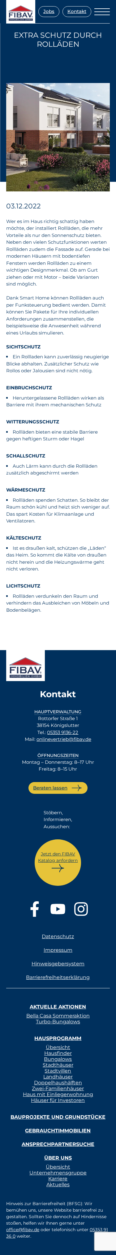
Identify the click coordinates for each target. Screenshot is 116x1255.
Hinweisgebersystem (58, 964)
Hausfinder (58, 1053)
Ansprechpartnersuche (58, 1144)
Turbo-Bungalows (58, 1022)
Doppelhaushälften (58, 1083)
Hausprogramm (57, 1038)
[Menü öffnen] (102, 12)
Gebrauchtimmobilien (58, 1131)
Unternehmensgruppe (58, 1173)
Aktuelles (58, 1184)
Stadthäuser (58, 1065)
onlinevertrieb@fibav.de (64, 739)
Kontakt (76, 11)
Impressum (58, 950)
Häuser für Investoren (58, 1100)
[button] (11, 1244)
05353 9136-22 (62, 732)
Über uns (58, 1158)
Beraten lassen (50, 788)
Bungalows (58, 1059)
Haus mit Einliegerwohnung (58, 1094)
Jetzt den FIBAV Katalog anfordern (58, 857)
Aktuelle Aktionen (58, 1007)
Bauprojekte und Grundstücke (58, 1117)
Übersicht (58, 1047)
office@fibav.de (22, 1229)
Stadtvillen (58, 1071)
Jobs (48, 11)
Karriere (57, 1179)
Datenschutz (58, 936)
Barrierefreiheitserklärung (58, 977)
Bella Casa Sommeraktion (58, 1016)
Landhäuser (58, 1077)
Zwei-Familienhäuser (58, 1088)
